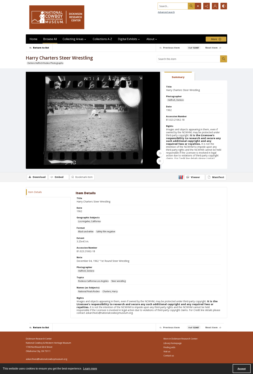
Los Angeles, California (89, 221)
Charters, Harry (110, 291)
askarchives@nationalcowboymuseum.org (46, 359)
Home (33, 39)
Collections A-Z (102, 39)
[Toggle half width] (160, 161)
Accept (242, 368)
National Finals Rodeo (89, 291)
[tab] (178, 76)
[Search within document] (223, 58)
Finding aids (169, 347)
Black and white (85, 231)
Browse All (50, 39)
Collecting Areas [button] (73, 39)
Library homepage (173, 343)
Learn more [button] (90, 368)
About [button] (150, 39)
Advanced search (166, 12)
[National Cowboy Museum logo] (56, 17)
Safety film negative (105, 231)
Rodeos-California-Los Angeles (93, 281)
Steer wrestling (118, 281)
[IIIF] (181, 177)
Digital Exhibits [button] (127, 39)
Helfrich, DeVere (176, 100)
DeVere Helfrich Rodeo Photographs (45, 63)
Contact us (169, 355)
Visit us (167, 351)
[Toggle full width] (160, 153)
